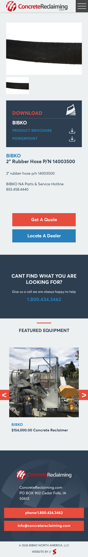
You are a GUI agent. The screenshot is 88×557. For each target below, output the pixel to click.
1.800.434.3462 (44, 299)
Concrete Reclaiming (37, 6)
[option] (44, 392)
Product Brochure (32, 131)
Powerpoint (25, 139)
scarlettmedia (54, 552)
